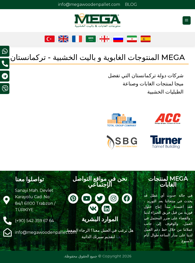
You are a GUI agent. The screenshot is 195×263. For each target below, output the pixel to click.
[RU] (118, 39)
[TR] (50, 39)
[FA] (132, 39)
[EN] (63, 39)
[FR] (77, 39)
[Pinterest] (73, 198)
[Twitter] (100, 198)
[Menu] (187, 20)
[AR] (91, 39)
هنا (118, 236)
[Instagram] (113, 198)
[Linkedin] (107, 209)
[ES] (146, 39)
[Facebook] (127, 198)
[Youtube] (87, 198)
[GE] (104, 39)
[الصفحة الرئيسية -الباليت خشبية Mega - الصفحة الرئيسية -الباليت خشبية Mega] (97, 20)
